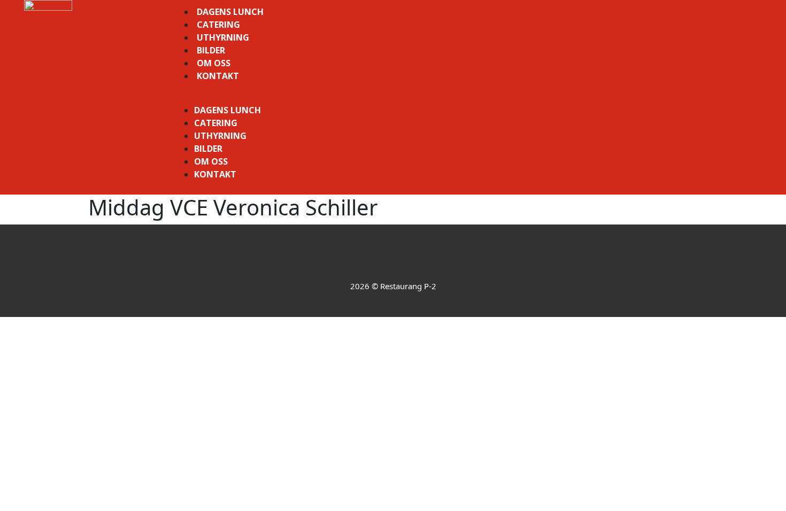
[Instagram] (408, 260)
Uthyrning (223, 37)
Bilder (211, 50)
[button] (467, 97)
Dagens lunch (230, 12)
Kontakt (218, 76)
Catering (218, 24)
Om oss (213, 63)
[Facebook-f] (378, 260)
